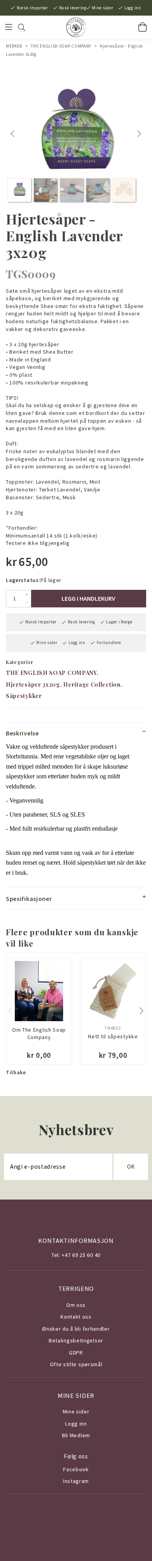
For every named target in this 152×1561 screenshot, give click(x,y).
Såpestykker (24, 696)
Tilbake (16, 1072)
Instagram (76, 1480)
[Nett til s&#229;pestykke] (113, 991)
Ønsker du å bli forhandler (76, 1328)
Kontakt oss (76, 1316)
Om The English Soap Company (39, 1033)
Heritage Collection (91, 684)
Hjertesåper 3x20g (33, 684)
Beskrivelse (22, 733)
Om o (73, 1304)
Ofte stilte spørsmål (76, 1364)
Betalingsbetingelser (76, 1340)
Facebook (76, 1469)
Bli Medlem (76, 1435)
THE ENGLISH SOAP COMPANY (61, 46)
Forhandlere (109, 642)
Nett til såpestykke (113, 1036)
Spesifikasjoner (29, 898)
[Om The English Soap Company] (39, 991)
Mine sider (102, 8)
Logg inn (132, 8)
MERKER (14, 46)
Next (140, 134)
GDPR (76, 1352)
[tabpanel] (76, 134)
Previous (14, 134)
